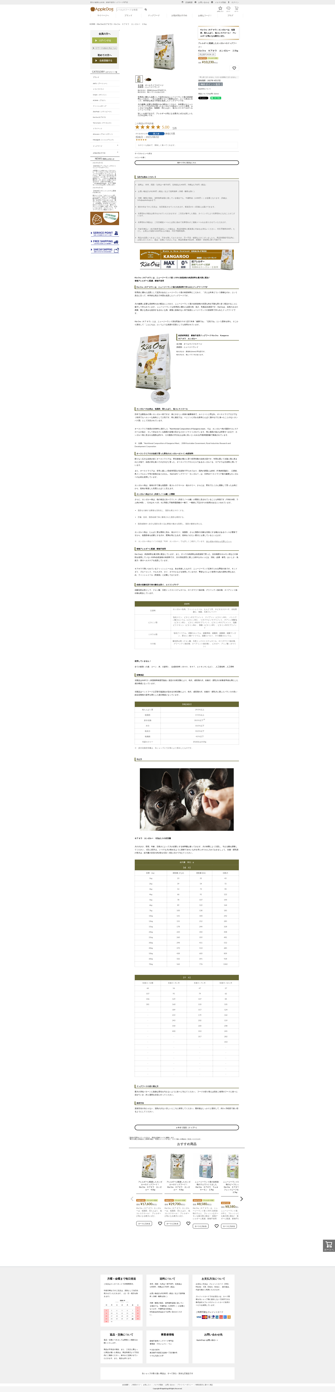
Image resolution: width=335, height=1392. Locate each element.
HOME (92, 24)
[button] (132, 1198)
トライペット (97, 128)
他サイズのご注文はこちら (186, 163)
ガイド (228, 8)
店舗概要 (189, 2)
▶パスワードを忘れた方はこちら (104, 48)
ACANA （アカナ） (99, 100)
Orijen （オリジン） (100, 95)
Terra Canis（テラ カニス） (102, 123)
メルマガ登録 (220, 2)
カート (236, 8)
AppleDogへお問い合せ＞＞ (207, 1340)
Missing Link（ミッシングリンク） (103, 140)
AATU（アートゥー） (100, 83)
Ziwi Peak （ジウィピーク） (102, 112)
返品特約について (204, 89)
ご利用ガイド (136, 1385)
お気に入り (220, 8)
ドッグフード (97, 146)
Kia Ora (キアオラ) (104, 24)
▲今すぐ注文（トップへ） (187, 1127)
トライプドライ (98, 89)
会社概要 (125, 1385)
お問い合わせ (203, 2)
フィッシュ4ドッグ (99, 106)
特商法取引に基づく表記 (204, 1385)
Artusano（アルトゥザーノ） (103, 134)
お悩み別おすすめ (99, 153)
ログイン (235, 2)
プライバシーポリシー (185, 1385)
